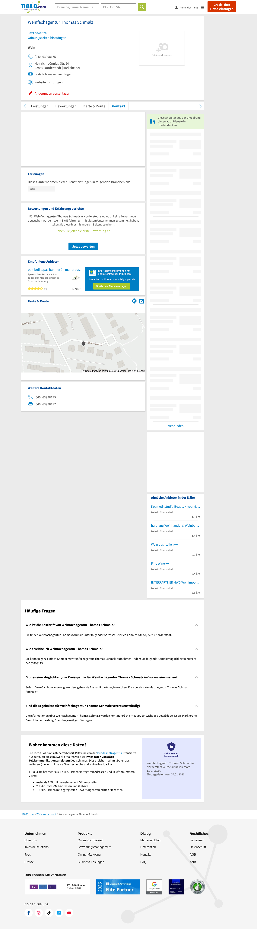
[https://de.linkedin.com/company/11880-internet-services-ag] (59, 913)
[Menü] (204, 7)
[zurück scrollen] (24, 106)
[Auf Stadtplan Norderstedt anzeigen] (141, 301)
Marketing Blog (150, 840)
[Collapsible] (196, 625)
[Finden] (142, 7)
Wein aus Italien (162, 544)
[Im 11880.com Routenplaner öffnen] (134, 300)
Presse (29, 862)
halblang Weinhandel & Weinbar (174, 525)
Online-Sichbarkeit (90, 840)
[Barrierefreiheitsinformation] (197, 7)
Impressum (197, 840)
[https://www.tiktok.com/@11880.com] (49, 913)
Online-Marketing (89, 854)
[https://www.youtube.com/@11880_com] (69, 913)
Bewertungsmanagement (94, 847)
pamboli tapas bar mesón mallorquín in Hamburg (54, 269)
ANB (193, 862)
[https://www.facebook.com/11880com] (28, 913)
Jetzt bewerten (83, 246)
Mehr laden (176, 426)
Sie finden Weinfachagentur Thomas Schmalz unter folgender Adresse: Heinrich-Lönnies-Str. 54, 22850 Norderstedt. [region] (99, 635)
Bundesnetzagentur (109, 753)
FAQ (143, 862)
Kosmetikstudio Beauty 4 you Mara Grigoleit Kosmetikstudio (175, 506)
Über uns (30, 840)
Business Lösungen (91, 862)
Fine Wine (158, 563)
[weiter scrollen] (200, 106)
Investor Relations (36, 847)
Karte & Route (94, 106)
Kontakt (118, 106)
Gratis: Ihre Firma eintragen (221, 6)
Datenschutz (198, 847)
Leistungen (40, 106)
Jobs (27, 854)
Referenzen (148, 847)
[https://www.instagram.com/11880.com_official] (39, 913)
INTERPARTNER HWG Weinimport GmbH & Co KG (175, 582)
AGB (193, 854)
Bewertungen (66, 106)
